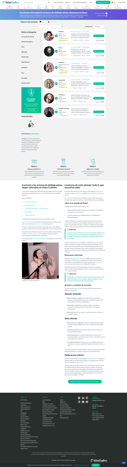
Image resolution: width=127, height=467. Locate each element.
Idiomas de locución (47, 411)
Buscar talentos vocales (48, 409)
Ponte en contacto (64, 406)
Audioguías (23, 428)
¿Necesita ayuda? (101, 15)
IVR (53, 8)
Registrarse (63, 402)
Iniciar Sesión (122, 2)
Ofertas (18, 8)
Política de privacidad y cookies (67, 409)
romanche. (98, 191)
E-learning (38, 8)
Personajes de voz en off (48, 423)
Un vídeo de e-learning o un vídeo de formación (36, 208)
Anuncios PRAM (24, 417)
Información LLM (64, 417)
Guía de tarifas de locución (48, 406)
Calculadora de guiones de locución (29, 446)
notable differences (77, 288)
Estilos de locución (47, 419)
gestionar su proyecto (38, 224)
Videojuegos (24, 413)
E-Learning (23, 405)
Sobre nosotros (64, 404)
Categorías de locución (48, 417)
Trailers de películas (86, 8)
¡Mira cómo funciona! (100, 13)
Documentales (117, 8)
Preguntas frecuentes (47, 404)
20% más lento (80, 362)
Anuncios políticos (25, 418)
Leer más (80, 16)
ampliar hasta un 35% (92, 358)
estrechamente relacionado (79, 258)
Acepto (96, 465)
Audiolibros (60, 8)
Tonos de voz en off (47, 421)
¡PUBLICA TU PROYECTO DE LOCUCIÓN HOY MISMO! (84, 381)
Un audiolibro (28, 212)
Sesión (61, 400)
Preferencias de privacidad (81, 465)
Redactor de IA (24, 448)
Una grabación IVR (29, 215)
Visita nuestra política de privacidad (63, 465)
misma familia (98, 262)
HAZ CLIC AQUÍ (31, 110)
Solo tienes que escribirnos (39, 238)
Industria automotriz (26, 426)
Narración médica (25, 422)
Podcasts (76, 8)
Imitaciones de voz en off (48, 425)
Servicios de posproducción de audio (29, 436)
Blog (43, 402)
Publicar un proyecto (27, 222)
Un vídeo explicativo (30, 205)
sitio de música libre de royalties (34, 233)
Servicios (67, 2)
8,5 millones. (78, 193)
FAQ (90, 2)
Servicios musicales (25, 438)
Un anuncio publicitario (31, 201)
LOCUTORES (24, 400)
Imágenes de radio (25, 430)
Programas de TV (98, 8)
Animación (68, 8)
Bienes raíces (24, 424)
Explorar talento (9, 8)
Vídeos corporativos (28, 8)
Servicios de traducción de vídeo (28, 440)
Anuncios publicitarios (26, 403)
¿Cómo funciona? (58, 2)
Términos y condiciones (65, 408)
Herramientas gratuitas (79, 2)
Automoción (108, 8)
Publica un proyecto (103, 2)
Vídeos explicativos (25, 409)
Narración (46, 8)
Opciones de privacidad (65, 411)
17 (66, 198)
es (114, 2)
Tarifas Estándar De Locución (49, 408)
